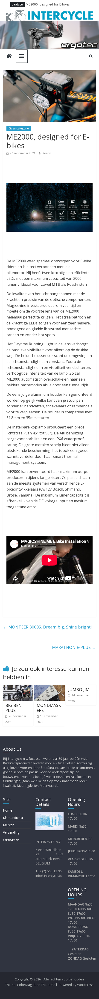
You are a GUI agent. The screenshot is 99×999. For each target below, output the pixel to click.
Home (7, 810)
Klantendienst (13, 817)
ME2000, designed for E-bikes (48, 4)
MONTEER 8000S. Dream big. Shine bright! (47, 627)
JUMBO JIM (78, 689)
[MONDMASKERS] (49, 687)
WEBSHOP (11, 839)
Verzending (11, 832)
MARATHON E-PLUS (74, 647)
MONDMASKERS (49, 708)
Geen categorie (19, 128)
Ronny (47, 153)
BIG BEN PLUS (13, 708)
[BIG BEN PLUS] (18, 687)
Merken (8, 825)
